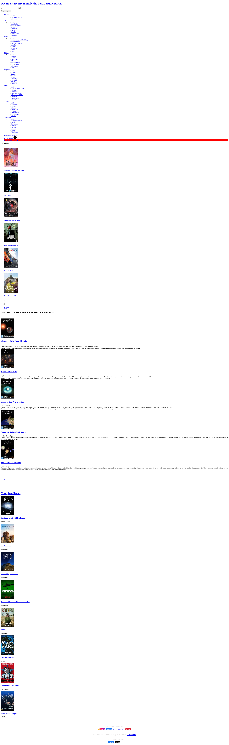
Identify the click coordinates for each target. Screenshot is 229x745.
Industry (13, 125)
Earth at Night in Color (9, 574)
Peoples (13, 45)
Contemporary (15, 62)
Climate (13, 90)
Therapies (14, 83)
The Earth (14, 96)
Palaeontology (15, 114)
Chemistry (14, 108)
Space (13, 130)
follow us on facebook (10, 135)
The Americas (6, 546)
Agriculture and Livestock (18, 88)
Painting (13, 32)
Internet (13, 127)
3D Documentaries (16, 17)
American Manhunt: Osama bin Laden (15, 602)
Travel (13, 51)
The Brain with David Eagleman (13, 518)
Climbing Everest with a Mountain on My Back (14, 295)
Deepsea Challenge (8, 270)
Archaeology (15, 64)
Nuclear (13, 129)
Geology (13, 111)
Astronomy (14, 104)
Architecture (14, 24)
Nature (6, 85)
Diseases (13, 72)
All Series (14, 19)
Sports (13, 49)
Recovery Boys (7, 245)
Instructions (131, 735)
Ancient (13, 57)
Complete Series (10, 493)
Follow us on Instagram (11, 140)
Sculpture (14, 35)
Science (6, 101)
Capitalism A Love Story (10, 686)
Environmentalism (16, 93)
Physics (13, 116)
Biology (13, 106)
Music (13, 30)
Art (5, 20)
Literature (14, 28)
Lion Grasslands (7, 170)
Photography (15, 33)
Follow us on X (9, 138)
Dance (13, 27)
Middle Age (14, 59)
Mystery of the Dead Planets (14, 341)
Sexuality (14, 80)
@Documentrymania (119, 729)
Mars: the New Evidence (9, 220)
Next (5, 308)
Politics (13, 46)
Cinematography (16, 25)
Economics (14, 109)
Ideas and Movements (17, 43)
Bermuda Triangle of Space (13, 432)
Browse (6, 14)
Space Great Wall (9, 371)
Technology (7, 117)
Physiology (14, 78)
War (12, 67)
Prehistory (14, 56)
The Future (14, 132)
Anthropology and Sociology (19, 40)
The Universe (15, 98)
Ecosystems (14, 91)
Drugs (13, 74)
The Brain (14, 82)
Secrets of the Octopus (9, 713)
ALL (12, 22)
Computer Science (16, 120)
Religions (14, 48)
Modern (13, 61)
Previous (6, 307)
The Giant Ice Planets (11, 462)
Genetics (13, 75)
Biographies (14, 66)
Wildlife (13, 99)
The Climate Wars (7, 658)
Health (13, 77)
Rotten (3, 630)
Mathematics (15, 112)
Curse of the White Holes (12, 402)
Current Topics (15, 41)
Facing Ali (6, 195)
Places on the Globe (17, 95)
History (6, 53)
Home (13, 16)
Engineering (14, 124)
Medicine (7, 69)
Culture (6, 37)
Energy (13, 122)
